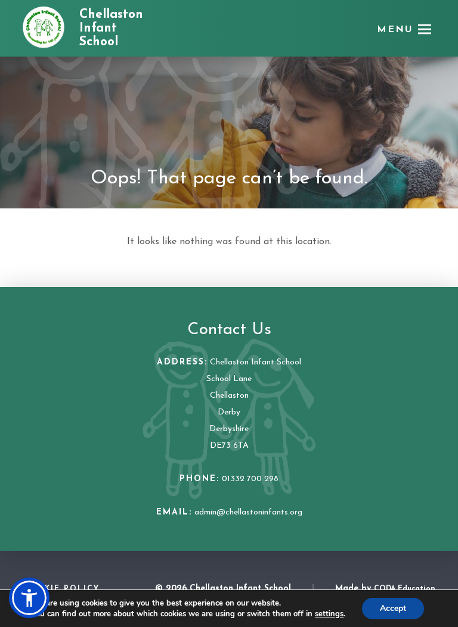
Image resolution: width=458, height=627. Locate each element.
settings (329, 614)
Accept (393, 608)
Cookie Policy (61, 588)
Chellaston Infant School (111, 28)
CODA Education (404, 588)
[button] (29, 598)
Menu (395, 30)
